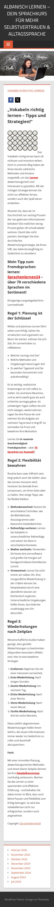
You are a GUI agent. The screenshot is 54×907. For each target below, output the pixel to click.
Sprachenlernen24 (30, 823)
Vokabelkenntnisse (27, 773)
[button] (11, 100)
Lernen (34, 177)
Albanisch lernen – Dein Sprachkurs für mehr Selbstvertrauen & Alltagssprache (27, 20)
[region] (27, 875)
